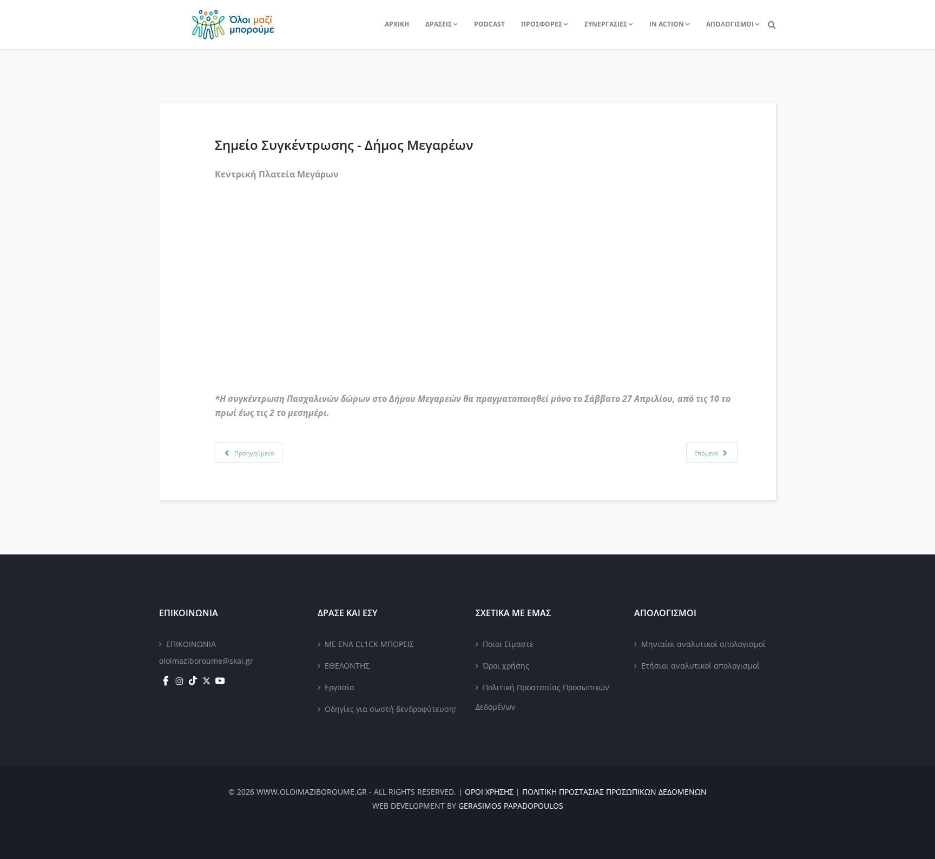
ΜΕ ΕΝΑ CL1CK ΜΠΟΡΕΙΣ (369, 644)
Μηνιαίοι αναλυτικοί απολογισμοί (703, 644)
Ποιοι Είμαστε (508, 644)
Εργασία (339, 687)
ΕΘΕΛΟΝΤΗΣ (347, 665)
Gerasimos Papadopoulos (510, 806)
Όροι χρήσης (506, 665)
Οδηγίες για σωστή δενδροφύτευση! (390, 709)
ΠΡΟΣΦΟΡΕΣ (541, 24)
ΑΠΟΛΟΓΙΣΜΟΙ (730, 24)
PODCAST (489, 24)
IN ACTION (666, 24)
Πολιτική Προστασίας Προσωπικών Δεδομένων (542, 697)
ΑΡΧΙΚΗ (397, 24)
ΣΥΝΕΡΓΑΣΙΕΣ (605, 24)
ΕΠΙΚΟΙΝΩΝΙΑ (191, 644)
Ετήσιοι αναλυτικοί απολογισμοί (700, 665)
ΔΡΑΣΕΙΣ (438, 24)
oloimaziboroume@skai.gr (206, 661)
